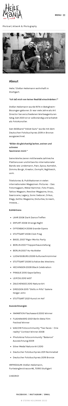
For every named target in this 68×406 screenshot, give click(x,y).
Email (47, 394)
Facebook (21, 394)
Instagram (36, 394)
